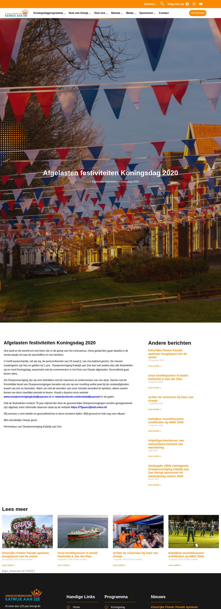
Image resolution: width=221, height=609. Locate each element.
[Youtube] (200, 4)
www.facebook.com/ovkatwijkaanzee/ (77, 396)
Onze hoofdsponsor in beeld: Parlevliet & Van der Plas (168, 377)
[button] (162, 4)
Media (129, 13)
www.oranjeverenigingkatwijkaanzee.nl (27, 396)
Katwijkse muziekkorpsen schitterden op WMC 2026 (166, 420)
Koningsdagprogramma (48, 13)
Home (85, 181)
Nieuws (115, 13)
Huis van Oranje (78, 13)
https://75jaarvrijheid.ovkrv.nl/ (89, 407)
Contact (164, 13)
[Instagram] (194, 4)
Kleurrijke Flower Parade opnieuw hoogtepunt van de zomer (167, 354)
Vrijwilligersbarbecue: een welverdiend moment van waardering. (166, 444)
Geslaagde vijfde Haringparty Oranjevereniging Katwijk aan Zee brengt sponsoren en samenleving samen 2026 (168, 471)
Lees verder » (154, 366)
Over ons (99, 13)
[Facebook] (187, 4)
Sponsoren (146, 13)
